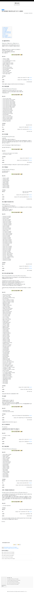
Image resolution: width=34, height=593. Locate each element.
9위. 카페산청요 (5, 36)
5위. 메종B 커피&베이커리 (7, 31)
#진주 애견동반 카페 (5, 542)
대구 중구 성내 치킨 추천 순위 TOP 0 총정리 (12, 581)
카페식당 (3, 9)
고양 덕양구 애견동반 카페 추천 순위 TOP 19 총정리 (13, 580)
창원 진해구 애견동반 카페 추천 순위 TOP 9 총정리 (11, 548)
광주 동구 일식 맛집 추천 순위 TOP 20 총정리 (13, 584)
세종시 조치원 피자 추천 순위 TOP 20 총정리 (8, 553)
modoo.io (25, 591)
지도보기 (30, 77)
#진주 (9, 542)
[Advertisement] (17, 20)
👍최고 (14, 544)
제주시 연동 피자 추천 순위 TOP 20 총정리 (8, 555)
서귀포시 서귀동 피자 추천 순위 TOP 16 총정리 (8, 558)
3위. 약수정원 (5, 29)
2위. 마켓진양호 (5, 28)
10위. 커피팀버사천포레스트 (7, 37)
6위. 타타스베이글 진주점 (7, 32)
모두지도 (30, 79)
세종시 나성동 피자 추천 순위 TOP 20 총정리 (8, 552)
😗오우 (19, 544)
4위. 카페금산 (5, 30)
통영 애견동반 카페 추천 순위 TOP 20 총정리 (10, 547)
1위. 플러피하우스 (5, 27)
